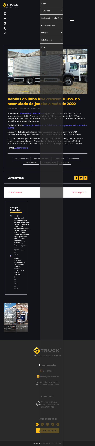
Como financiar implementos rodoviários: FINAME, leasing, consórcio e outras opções (19, 266)
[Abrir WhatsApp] (89, 440)
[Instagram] (4, 33)
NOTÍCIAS (65, 162)
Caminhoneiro (31, 162)
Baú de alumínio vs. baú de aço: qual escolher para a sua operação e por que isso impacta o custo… (10, 303)
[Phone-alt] (4, 28)
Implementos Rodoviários (51, 18)
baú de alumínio (22, 159)
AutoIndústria (21, 147)
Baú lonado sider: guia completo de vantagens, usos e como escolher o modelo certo (25, 228)
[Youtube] (4, 18)
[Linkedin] (4, 13)
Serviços (44, 32)
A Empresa (45, 11)
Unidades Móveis (48, 25)
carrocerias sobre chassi (32, 113)
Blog (43, 47)
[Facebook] (4, 23)
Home (43, 3)
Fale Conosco (46, 40)
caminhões (74, 159)
